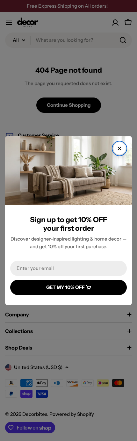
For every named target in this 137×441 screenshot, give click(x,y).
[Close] (119, 148)
